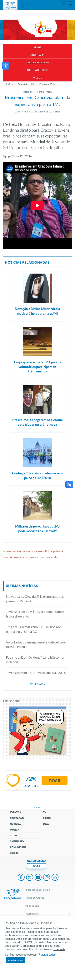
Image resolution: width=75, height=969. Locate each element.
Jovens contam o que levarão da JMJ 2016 (36, 672)
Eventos (15, 812)
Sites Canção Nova (70, 4)
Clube (13, 835)
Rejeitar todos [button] (47, 954)
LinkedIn (55, 877)
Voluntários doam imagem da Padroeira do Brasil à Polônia (36, 644)
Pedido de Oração (34, 897)
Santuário (17, 841)
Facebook (21, 877)
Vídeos (37, 78)
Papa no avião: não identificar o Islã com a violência (35, 660)
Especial (22, 84)
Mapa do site (32, 905)
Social (14, 853)
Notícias (9, 84)
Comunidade (18, 847)
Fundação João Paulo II (37, 889)
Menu (63, 4)
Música (14, 829)
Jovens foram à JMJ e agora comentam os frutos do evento (35, 614)
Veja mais (37, 684)
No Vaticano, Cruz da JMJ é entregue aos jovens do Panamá (35, 599)
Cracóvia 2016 (47, 84)
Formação (17, 818)
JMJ (33, 84)
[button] (5, 66)
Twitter (30, 877)
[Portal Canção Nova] (10, 5)
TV (44, 812)
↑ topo (37, 807)
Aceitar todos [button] (15, 960)
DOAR (36, 866)
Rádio (47, 818)
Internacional (32, 913)
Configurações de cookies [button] (21, 954)
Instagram (46, 877)
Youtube (38, 877)
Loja (46, 824)
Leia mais (59, 949)
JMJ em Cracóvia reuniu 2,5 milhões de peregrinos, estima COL (33, 629)
